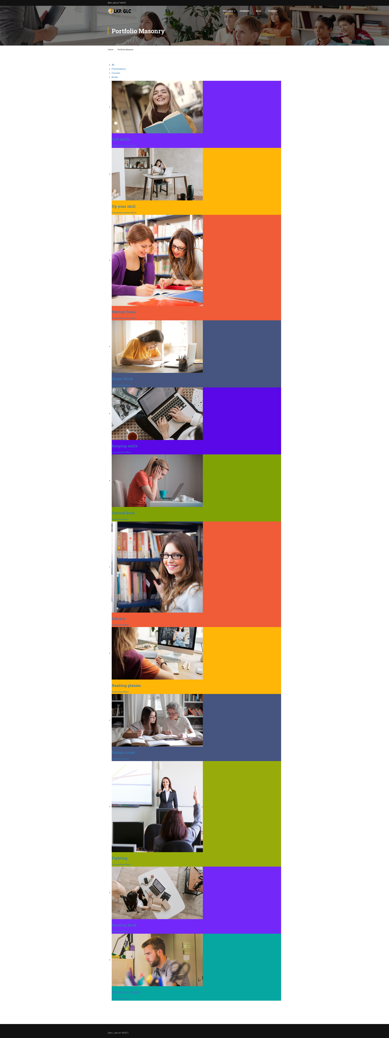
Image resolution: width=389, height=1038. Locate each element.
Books (115, 77)
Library (118, 618)
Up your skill (124, 206)
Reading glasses (126, 685)
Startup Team (124, 311)
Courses (244, 11)
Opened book (123, 512)
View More (131, 145)
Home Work (122, 378)
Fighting (119, 858)
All (113, 64)
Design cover (123, 752)
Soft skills (121, 139)
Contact (272, 11)
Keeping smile (125, 445)
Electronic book (126, 992)
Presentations (119, 69)
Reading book (124, 925)
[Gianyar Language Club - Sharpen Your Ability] (119, 11)
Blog (258, 11)
